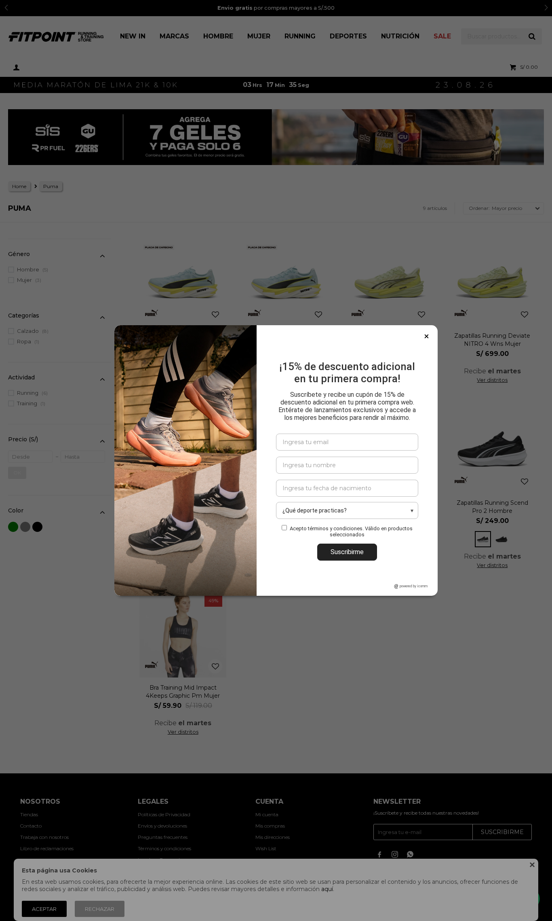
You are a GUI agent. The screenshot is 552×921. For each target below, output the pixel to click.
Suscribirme (347, 552)
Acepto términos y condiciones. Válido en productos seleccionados (351, 531)
